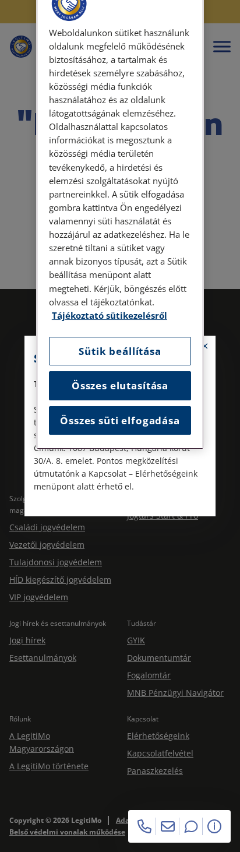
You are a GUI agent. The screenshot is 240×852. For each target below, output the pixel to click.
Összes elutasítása (120, 385)
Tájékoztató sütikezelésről (109, 315)
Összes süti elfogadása (119, 420)
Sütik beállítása (120, 351)
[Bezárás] (205, 346)
